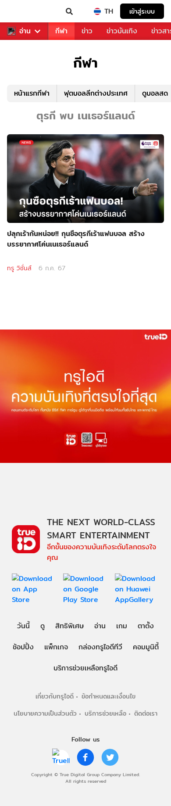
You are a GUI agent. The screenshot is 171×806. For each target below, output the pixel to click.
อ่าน (25, 31)
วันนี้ (23, 625)
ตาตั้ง (146, 625)
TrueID (24, 11)
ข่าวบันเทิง (122, 30)
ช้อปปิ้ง (23, 646)
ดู (42, 625)
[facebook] (85, 757)
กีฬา (61, 30)
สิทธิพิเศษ (69, 625)
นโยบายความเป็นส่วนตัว (45, 713)
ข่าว (87, 30)
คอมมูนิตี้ (146, 646)
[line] (61, 757)
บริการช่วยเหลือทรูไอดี (85, 668)
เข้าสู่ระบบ (142, 11)
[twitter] (110, 757)
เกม (121, 625)
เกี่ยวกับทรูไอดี (55, 696)
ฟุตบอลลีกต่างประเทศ (96, 93)
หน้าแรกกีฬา (32, 93)
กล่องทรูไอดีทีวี (100, 646)
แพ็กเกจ (56, 646)
